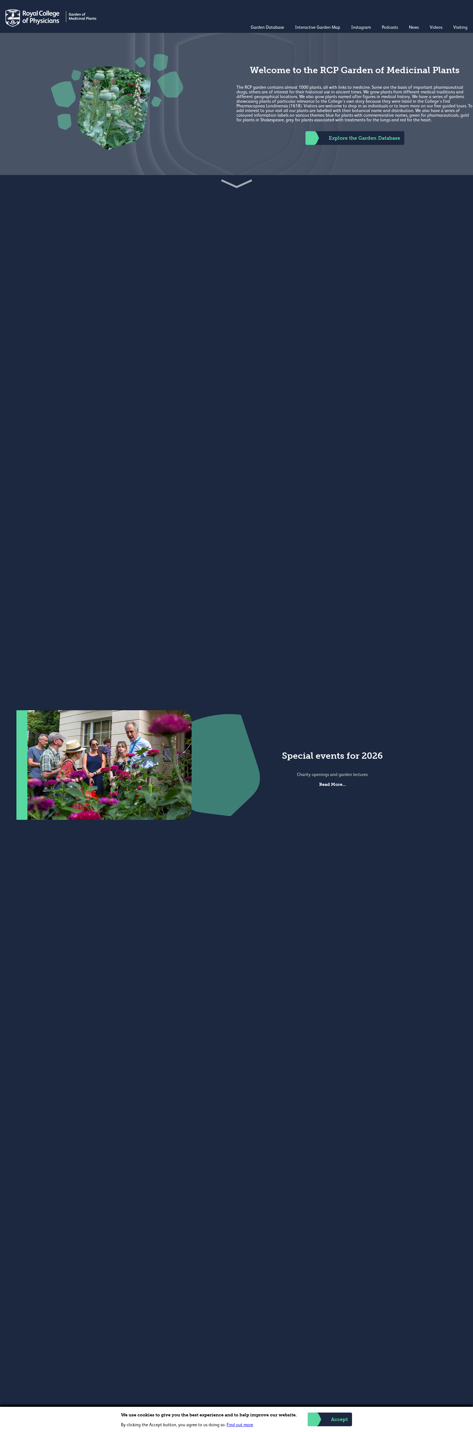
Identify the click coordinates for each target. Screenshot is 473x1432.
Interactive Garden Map (317, 27)
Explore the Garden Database (364, 138)
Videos (436, 27)
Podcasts (390, 27)
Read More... (332, 784)
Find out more (240, 1425)
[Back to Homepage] (51, 26)
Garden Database (267, 27)
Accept (339, 1419)
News (414, 27)
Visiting (460, 27)
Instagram (361, 27)
